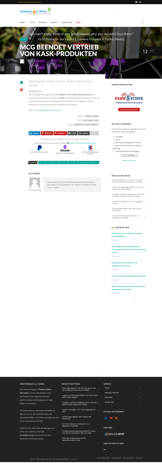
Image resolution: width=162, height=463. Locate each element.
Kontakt (139, 458)
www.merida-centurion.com (50, 110)
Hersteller (67, 22)
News (22, 22)
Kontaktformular (27, 435)
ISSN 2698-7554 (103, 458)
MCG (41, 162)
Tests (32, 22)
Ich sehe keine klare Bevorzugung (127, 151)
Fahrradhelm (85, 162)
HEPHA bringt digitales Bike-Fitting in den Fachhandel (126, 210)
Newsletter (109, 397)
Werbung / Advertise (112, 393)
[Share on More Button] (92, 133)
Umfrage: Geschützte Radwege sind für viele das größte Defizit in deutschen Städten (128, 195)
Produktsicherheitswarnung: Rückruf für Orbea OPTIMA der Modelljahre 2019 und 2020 (78, 432)
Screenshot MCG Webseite (86, 124)
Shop (78, 22)
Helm (48, 162)
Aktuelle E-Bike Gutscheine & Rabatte (29, 2)
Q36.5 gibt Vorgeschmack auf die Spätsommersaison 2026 (74, 439)
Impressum (116, 458)
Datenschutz (128, 458)
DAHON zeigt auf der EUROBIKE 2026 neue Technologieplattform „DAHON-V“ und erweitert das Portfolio (129, 249)
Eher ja (117, 140)
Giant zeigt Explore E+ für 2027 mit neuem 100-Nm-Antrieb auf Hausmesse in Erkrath (127, 181)
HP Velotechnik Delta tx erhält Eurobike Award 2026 (129, 276)
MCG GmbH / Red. (91, 120)
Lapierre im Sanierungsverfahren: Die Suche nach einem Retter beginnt (127, 188)
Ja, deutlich (119, 137)
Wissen (53, 22)
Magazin (43, 22)
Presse (107, 388)
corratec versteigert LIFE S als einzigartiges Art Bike (127, 202)
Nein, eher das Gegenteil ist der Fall (128, 142)
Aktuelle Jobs (109, 402)
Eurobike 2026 (122, 227)
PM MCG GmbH (92, 116)
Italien (63, 162)
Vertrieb (72, 162)
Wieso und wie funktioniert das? (82, 143)
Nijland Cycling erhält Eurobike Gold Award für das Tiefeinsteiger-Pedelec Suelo (128, 287)
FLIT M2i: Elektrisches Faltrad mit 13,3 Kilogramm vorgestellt (125, 217)
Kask (96, 162)
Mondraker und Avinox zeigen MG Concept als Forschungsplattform (127, 234)
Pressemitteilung (37, 61)
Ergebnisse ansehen (129, 160)
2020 (55, 162)
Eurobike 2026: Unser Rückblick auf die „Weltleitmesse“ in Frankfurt (124, 264)
